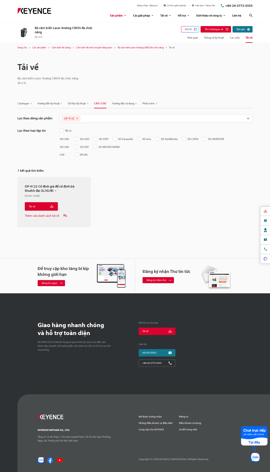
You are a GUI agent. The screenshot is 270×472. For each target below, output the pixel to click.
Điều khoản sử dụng (190, 423)
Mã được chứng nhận (150, 416)
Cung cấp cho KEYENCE (151, 429)
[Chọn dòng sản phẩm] (156, 118)
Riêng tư (183, 416)
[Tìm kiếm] (251, 15)
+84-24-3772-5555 (239, 5)
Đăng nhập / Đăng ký (147, 5)
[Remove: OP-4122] (77, 118)
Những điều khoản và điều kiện (156, 423)
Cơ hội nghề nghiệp (176, 5)
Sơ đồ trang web (188, 429)
